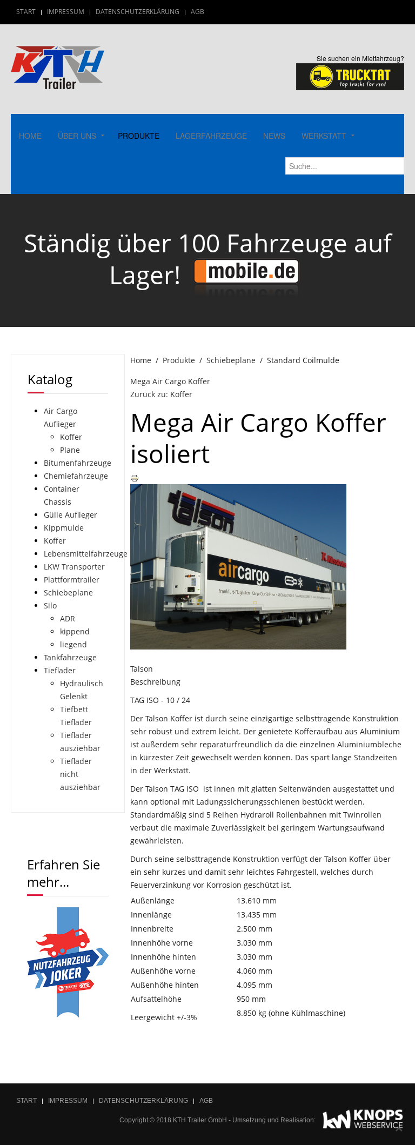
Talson (141, 669)
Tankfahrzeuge (70, 657)
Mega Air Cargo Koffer (170, 381)
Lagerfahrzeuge (211, 135)
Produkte (138, 135)
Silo (50, 605)
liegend (73, 644)
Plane (70, 450)
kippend (75, 631)
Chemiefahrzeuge (76, 476)
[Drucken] (134, 477)
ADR (67, 618)
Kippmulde (64, 528)
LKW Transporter (74, 566)
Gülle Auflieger (70, 515)
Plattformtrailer (71, 579)
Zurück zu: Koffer (161, 394)
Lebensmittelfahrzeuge (86, 553)
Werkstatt (324, 135)
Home (30, 135)
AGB (197, 11)
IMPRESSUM (65, 11)
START (26, 11)
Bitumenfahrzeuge (77, 463)
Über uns (77, 135)
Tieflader (60, 670)
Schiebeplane (231, 360)
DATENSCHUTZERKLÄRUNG (137, 11)
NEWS (274, 135)
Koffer (71, 437)
